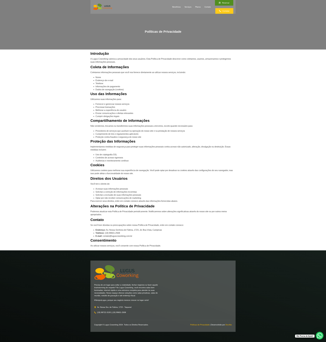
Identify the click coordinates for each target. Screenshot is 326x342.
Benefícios (176, 7)
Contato (208, 7)
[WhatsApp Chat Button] (319, 335)
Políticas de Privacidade (199, 325)
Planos (198, 7)
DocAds (229, 325)
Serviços (188, 7)
